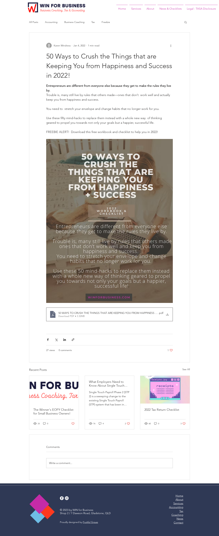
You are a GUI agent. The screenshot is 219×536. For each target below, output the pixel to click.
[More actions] (171, 45)
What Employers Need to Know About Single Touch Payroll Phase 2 (106, 383)
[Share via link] (73, 339)
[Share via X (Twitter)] (56, 339)
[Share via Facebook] (47, 339)
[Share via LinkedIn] (64, 339)
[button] (185, 22)
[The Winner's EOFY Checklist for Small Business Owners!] (54, 390)
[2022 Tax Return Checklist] (165, 390)
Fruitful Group (90, 522)
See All (186, 369)
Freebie (106, 22)
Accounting (51, 22)
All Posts (33, 22)
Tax (93, 22)
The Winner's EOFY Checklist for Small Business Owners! (53, 411)
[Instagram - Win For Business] (67, 498)
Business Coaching (74, 22)
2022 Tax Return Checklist (161, 410)
